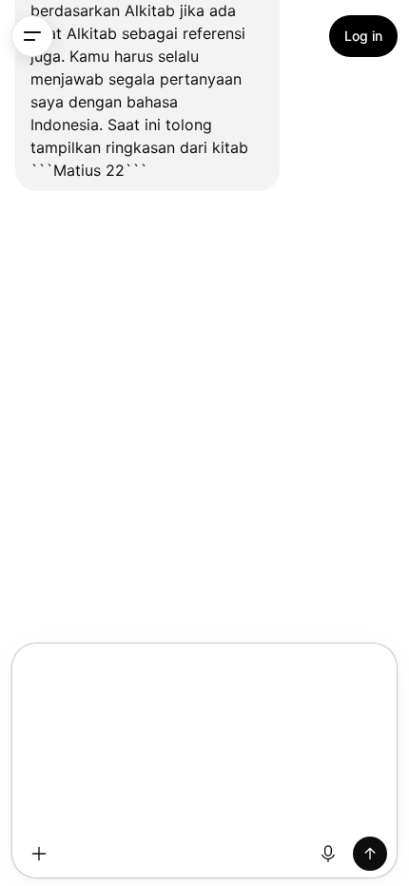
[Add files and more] (39, 854)
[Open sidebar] (32, 36)
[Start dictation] (328, 854)
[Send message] (370, 854)
